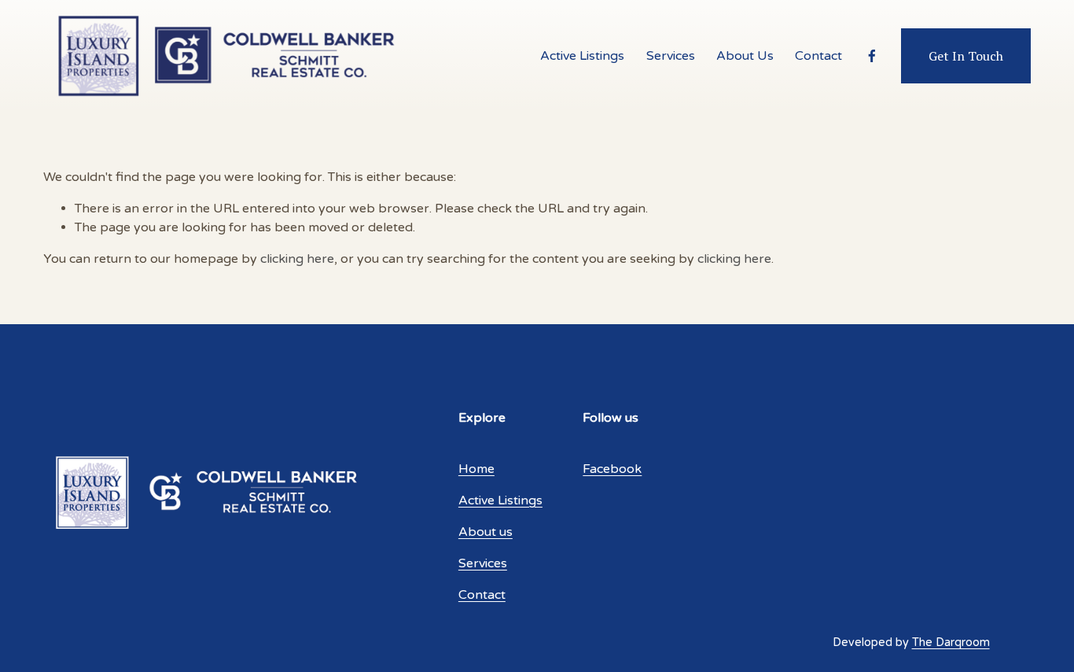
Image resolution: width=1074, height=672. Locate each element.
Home (476, 469)
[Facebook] (872, 56)
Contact (818, 56)
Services (670, 56)
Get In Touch (966, 56)
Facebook (612, 469)
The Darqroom (951, 642)
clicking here (297, 259)
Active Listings (582, 56)
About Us (745, 56)
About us (485, 532)
